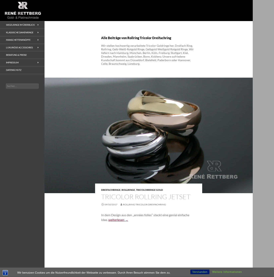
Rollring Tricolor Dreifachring (144, 204)
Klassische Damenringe (19, 32)
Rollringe (128, 189)
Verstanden (199, 271)
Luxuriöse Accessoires (19, 47)
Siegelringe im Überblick (20, 24)
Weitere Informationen (227, 271)
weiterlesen (118, 220)
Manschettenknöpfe (18, 40)
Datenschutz (13, 70)
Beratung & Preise (16, 55)
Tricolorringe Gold (149, 189)
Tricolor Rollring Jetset (145, 197)
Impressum (12, 62)
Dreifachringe (111, 189)
